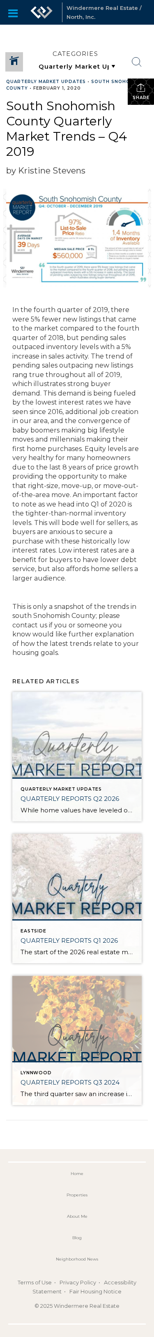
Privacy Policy (78, 1282)
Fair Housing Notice (95, 1291)
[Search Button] (137, 62)
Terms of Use (35, 1282)
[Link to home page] (41, 12)
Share (141, 97)
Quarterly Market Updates (46, 81)
